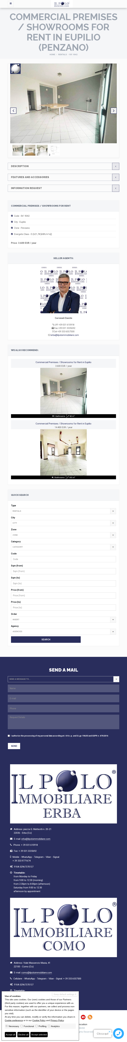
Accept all (10, 1034)
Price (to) (16, 602)
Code (14, 553)
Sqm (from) (17, 565)
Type (13, 505)
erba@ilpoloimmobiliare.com (65, 335)
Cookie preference (14, 1020)
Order (14, 614)
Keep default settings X (65, 994)
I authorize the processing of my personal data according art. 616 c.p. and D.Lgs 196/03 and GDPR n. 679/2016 (59, 736)
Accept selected (39, 1034)
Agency (15, 626)
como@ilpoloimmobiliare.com (36, 972)
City (13, 517)
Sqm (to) (15, 577)
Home (52, 54)
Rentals (62, 54)
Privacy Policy (57, 1020)
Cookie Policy (39, 1020)
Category (16, 541)
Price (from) (17, 590)
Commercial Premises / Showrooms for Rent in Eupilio (63, 362)
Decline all (23, 1034)
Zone (13, 529)
